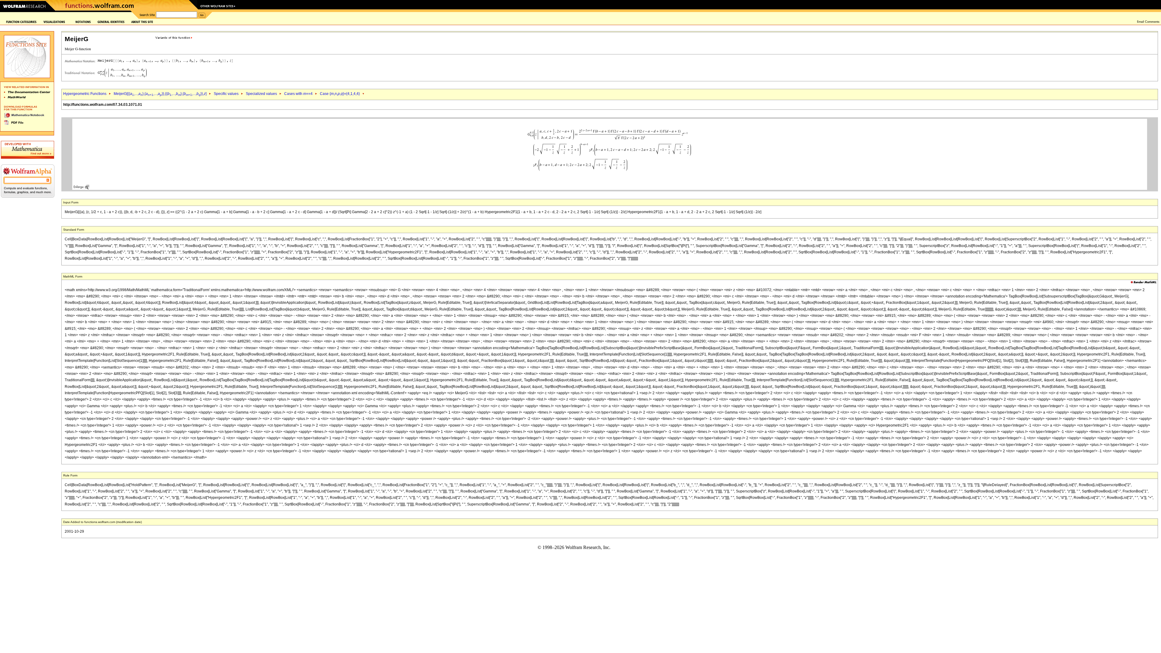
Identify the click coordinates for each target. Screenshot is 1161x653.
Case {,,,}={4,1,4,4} (340, 94)
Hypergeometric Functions (84, 94)
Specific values (226, 94)
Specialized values (261, 94)
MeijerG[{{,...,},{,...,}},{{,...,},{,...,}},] (160, 94)
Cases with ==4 (298, 94)
